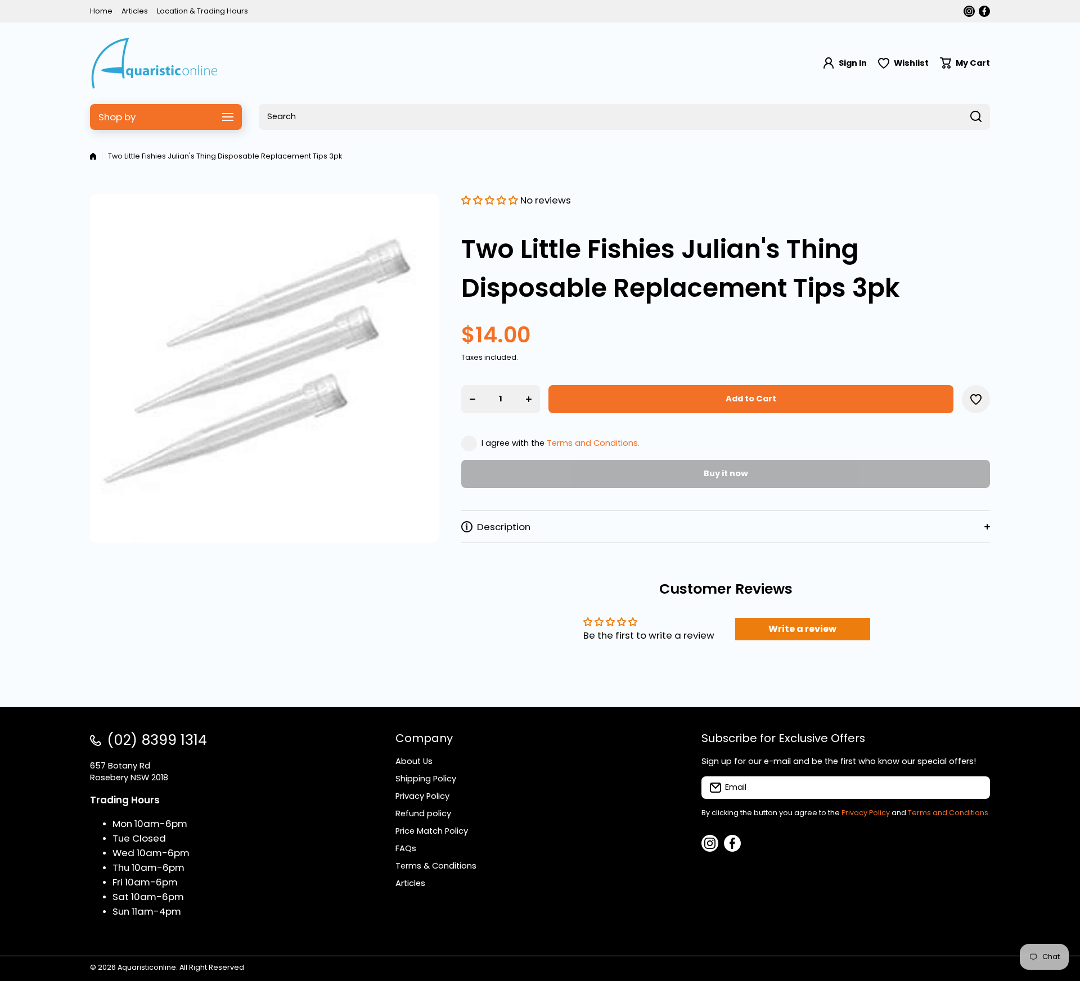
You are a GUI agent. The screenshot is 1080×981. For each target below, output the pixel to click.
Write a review (802, 628)
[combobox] (624, 117)
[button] (965, 63)
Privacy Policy (866, 812)
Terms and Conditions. (593, 443)
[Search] (976, 117)
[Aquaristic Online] (154, 63)
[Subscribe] (976, 787)
